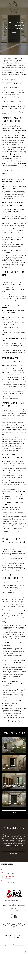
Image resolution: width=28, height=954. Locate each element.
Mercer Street (5, 223)
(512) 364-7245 (8, 878)
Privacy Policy (19, 944)
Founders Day (13, 422)
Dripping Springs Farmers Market (13, 255)
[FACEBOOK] (4, 924)
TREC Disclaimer (14, 908)
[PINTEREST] (19, 924)
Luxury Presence (14, 937)
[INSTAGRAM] (8, 924)
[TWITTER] (15, 924)
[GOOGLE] (14, 927)
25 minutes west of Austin (12, 98)
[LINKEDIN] (12, 924)
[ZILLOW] (23, 924)
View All (14, 812)
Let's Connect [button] (14, 853)
